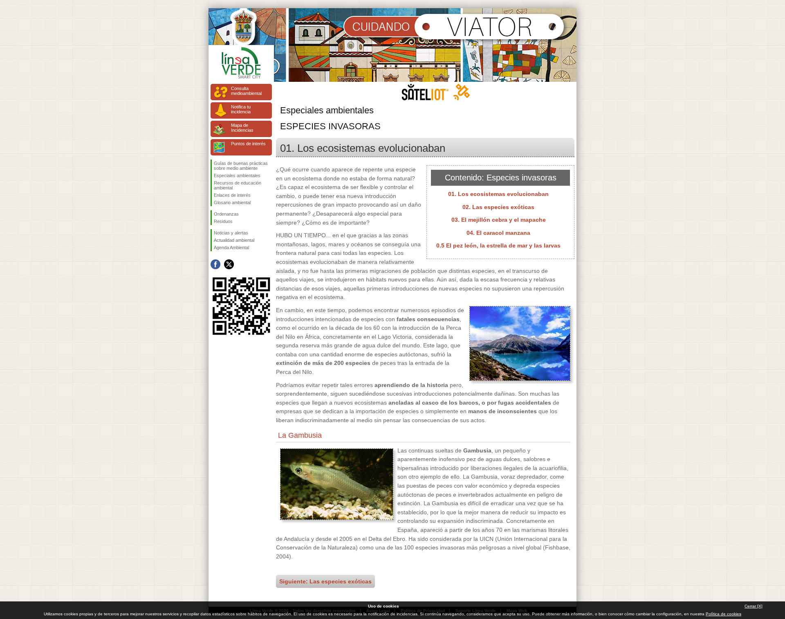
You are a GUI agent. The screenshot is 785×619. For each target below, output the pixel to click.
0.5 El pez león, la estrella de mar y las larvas (498, 245)
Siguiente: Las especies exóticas (325, 581)
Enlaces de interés (232, 195)
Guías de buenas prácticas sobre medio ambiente (241, 166)
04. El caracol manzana (498, 233)
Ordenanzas (226, 214)
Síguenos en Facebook (215, 264)
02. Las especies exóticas (498, 207)
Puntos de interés (248, 143)
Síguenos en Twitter (229, 264)
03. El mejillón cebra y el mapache (498, 219)
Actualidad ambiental (234, 240)
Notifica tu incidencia (241, 109)
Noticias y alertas (231, 232)
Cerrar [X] (754, 606)
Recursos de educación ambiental (237, 185)
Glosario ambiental (232, 202)
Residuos (223, 221)
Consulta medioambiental (246, 91)
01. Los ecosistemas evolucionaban (498, 194)
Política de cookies (723, 614)
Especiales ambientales (237, 175)
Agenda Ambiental (231, 247)
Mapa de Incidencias (242, 128)
